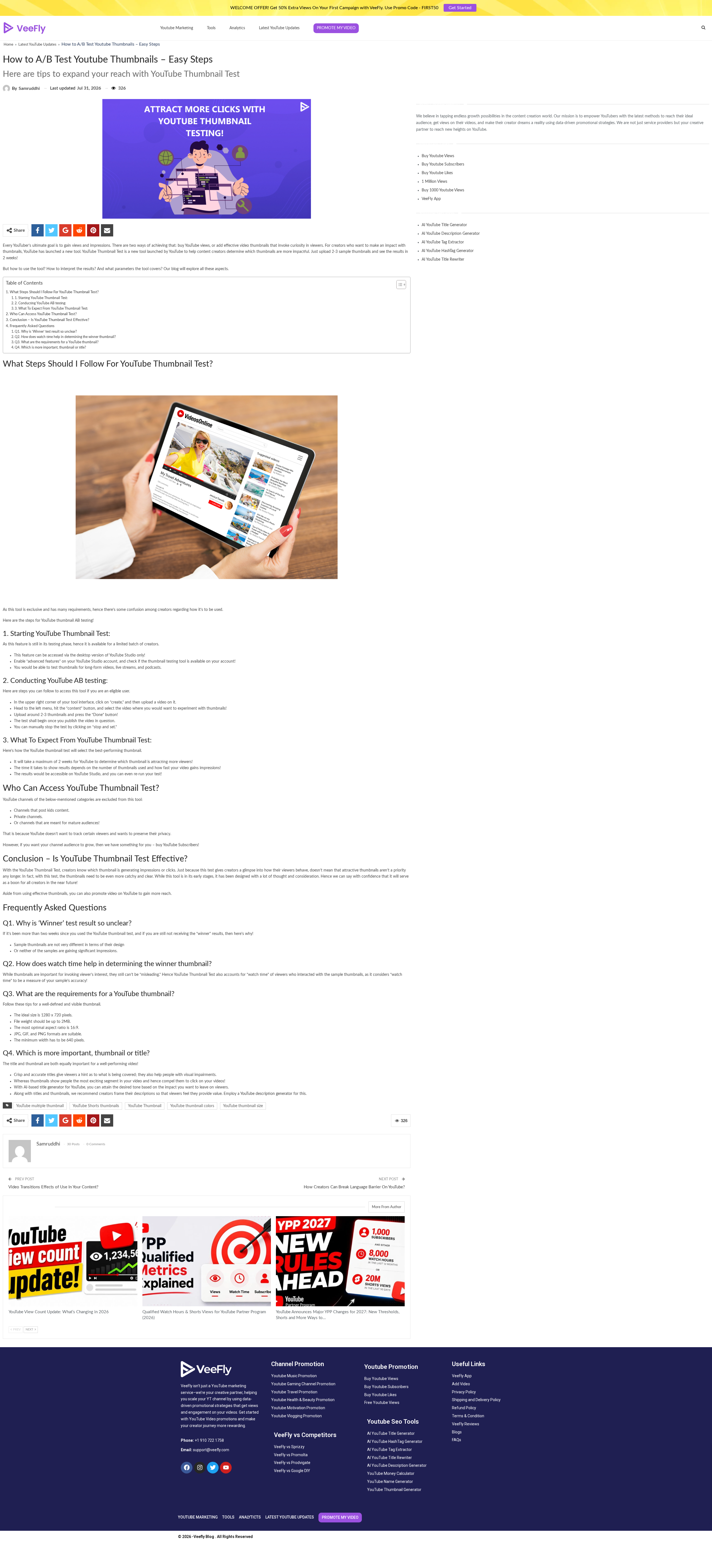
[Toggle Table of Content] (398, 284)
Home (8, 44)
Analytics (237, 28)
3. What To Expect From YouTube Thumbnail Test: (51, 308)
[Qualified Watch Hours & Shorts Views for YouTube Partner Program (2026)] (206, 1261)
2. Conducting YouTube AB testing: (40, 303)
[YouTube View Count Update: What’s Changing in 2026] (73, 1261)
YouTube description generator (266, 1094)
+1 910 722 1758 (209, 1440)
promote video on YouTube (114, 894)
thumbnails (369, 870)
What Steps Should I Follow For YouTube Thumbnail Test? (54, 292)
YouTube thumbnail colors (192, 1106)
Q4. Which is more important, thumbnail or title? (50, 347)
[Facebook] (186, 1467)
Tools (211, 28)
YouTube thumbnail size (243, 1106)
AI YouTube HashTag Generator (448, 251)
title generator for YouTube (62, 1087)
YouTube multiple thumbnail (40, 1106)
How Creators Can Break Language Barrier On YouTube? (354, 1187)
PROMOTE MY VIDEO (340, 1517)
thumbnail (91, 1004)
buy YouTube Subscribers (177, 845)
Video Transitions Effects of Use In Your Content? (53, 1187)
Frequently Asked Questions (32, 326)
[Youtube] (226, 1467)
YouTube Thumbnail (144, 1106)
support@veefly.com (211, 1450)
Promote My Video (336, 28)
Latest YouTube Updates (279, 28)
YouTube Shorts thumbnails (96, 1106)
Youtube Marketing (176, 28)
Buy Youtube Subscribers (443, 164)
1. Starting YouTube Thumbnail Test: (41, 298)
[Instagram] (200, 1467)
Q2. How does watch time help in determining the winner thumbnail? (65, 337)
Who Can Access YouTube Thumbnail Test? (43, 314)
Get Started (460, 8)
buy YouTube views (194, 246)
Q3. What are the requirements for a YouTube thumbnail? (56, 342)
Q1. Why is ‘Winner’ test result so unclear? (46, 331)
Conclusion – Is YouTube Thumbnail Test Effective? (49, 320)
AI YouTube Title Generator (444, 225)
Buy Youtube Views (438, 156)
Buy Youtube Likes (437, 173)
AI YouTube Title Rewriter (443, 259)
